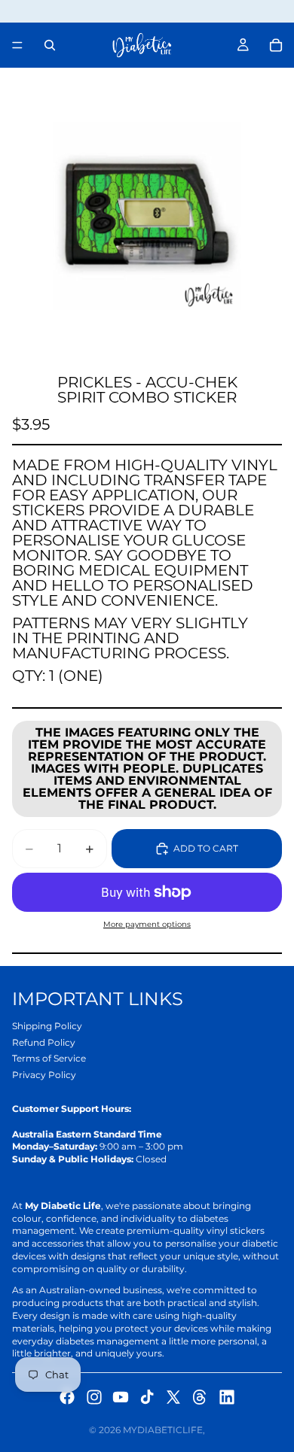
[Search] (49, 45)
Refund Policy (43, 1042)
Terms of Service (49, 1058)
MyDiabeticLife (163, 1429)
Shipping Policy (47, 1025)
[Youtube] (121, 1397)
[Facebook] (67, 1397)
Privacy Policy (44, 1074)
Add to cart (205, 848)
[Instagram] (94, 1397)
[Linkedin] (227, 1397)
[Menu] (17, 45)
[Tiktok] (147, 1397)
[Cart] (275, 45)
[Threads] (200, 1397)
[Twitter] (173, 1397)
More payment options (147, 924)
